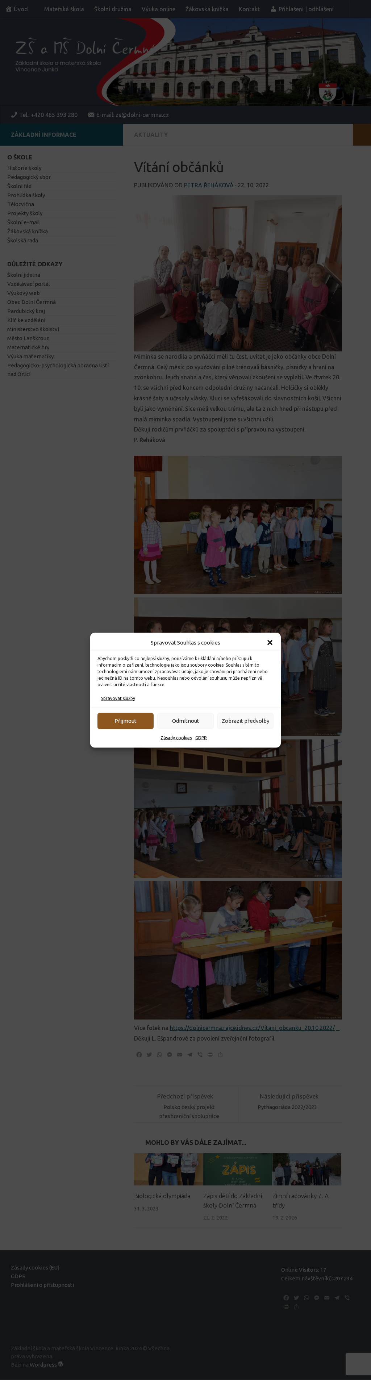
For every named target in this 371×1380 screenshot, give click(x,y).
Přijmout (125, 721)
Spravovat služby (118, 698)
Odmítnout (185, 721)
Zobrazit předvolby (245, 721)
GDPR (201, 737)
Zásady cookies (176, 737)
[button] (270, 642)
